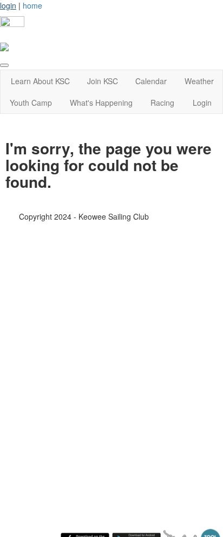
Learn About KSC (40, 81)
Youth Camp (31, 102)
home (32, 5)
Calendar (151, 81)
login (8, 5)
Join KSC (102, 81)
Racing (162, 102)
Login (202, 102)
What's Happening (101, 102)
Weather (199, 81)
